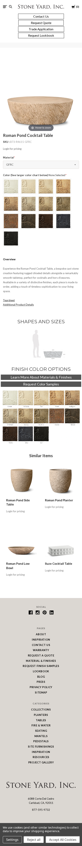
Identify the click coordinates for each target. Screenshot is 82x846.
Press (41, 681)
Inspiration (41, 639)
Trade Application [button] (41, 29)
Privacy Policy (41, 687)
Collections (41, 709)
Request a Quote (41, 655)
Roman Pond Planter (59, 500)
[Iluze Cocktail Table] (60, 543)
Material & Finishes (41, 660)
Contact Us (41, 645)
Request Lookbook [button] (41, 35)
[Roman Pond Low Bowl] (21, 543)
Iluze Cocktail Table (58, 563)
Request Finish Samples (41, 666)
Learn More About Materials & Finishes (41, 377)
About (41, 634)
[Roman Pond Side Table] (21, 480)
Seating (41, 730)
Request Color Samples (41, 384)
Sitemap (41, 692)
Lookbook (41, 671)
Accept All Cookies (62, 839)
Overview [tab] (9, 259)
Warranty (41, 650)
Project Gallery (41, 762)
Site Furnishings (41, 746)
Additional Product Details (18, 304)
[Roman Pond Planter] (60, 480)
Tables (41, 720)
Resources (41, 757)
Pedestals (41, 741)
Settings (12, 839)
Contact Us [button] (41, 16)
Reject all (33, 839)
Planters (41, 714)
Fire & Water (41, 725)
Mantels (41, 736)
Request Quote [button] (41, 23)
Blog (41, 676)
